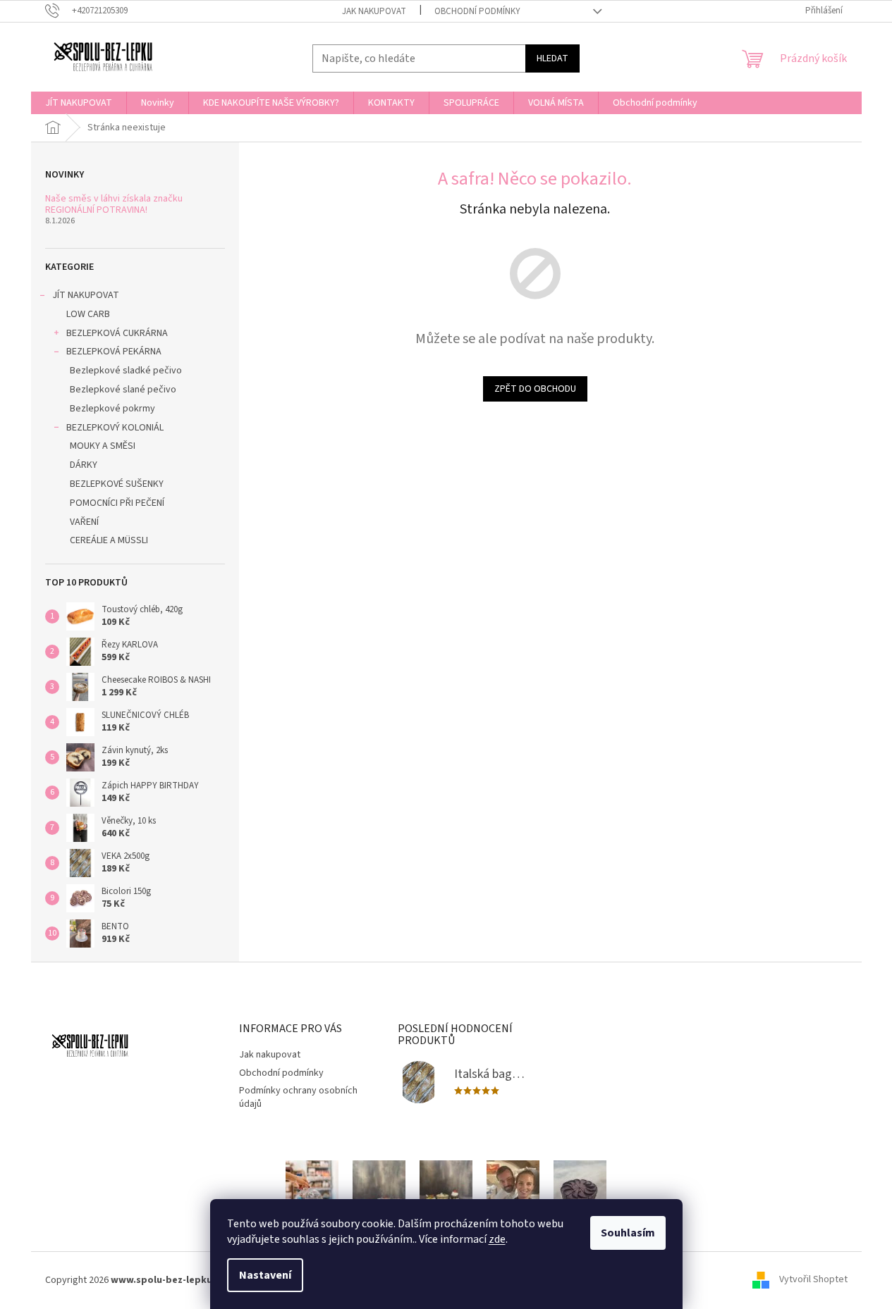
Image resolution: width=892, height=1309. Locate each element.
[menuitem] (78, 103)
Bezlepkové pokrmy (112, 409)
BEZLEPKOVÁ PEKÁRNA (113, 352)
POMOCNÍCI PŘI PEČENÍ (117, 503)
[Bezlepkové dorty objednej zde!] (580, 1195)
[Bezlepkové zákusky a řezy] (379, 1195)
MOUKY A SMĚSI (102, 446)
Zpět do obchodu (535, 389)
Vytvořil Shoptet (813, 1280)
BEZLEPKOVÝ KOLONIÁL (115, 428)
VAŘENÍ (84, 522)
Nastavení (265, 1275)
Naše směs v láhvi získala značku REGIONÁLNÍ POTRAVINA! (114, 205)
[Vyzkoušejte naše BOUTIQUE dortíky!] (446, 1195)
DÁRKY (83, 465)
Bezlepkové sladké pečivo (126, 371)
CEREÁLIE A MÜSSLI (109, 540)
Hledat (552, 58)
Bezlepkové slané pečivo (123, 390)
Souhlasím (628, 1233)
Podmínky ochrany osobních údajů (298, 1097)
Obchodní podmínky (477, 11)
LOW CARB (88, 314)
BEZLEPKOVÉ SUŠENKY (117, 484)
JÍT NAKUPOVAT (85, 295)
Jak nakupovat (374, 11)
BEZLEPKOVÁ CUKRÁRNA (117, 333)
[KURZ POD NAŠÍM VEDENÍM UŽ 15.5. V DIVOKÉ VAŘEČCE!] (513, 1195)
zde (497, 1239)
